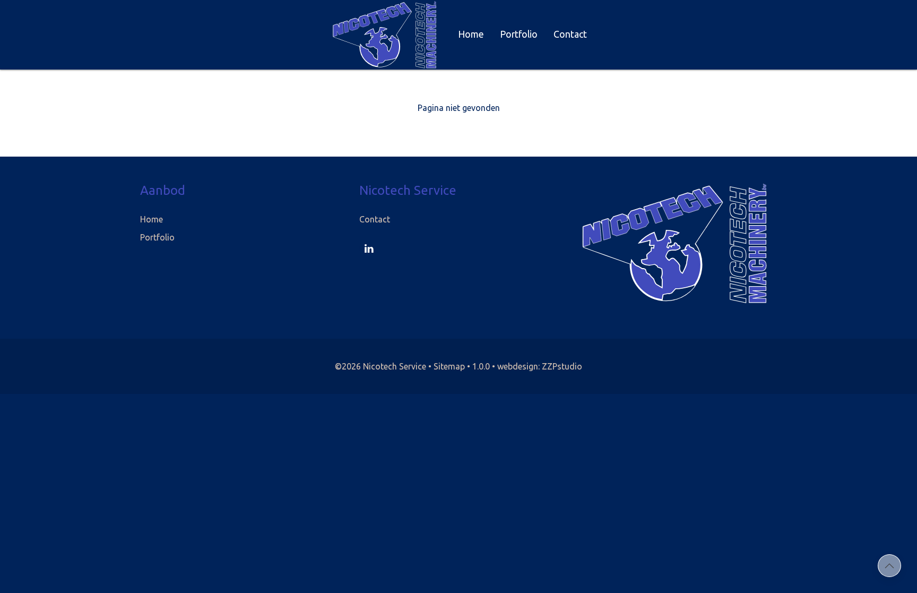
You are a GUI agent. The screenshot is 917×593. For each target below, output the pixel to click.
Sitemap (449, 366)
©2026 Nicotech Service (380, 366)
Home (471, 34)
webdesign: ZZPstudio (539, 366)
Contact (570, 34)
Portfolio (519, 34)
